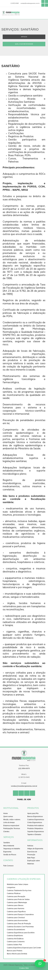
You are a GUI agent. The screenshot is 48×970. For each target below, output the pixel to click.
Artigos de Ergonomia (35, 849)
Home (5, 813)
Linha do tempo (9, 822)
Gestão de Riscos (9, 855)
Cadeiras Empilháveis (15, 936)
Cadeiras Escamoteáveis (16, 930)
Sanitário (6, 843)
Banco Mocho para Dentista (17, 954)
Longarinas (11, 887)
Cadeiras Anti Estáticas (15, 939)
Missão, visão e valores (11, 819)
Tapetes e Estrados (34, 834)
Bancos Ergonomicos (35, 816)
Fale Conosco (8, 866)
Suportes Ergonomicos (35, 831)
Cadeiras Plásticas (14, 893)
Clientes (6, 831)
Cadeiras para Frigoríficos (16, 912)
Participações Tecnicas (11, 828)
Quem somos (8, 816)
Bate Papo (31, 858)
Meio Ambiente (8, 846)
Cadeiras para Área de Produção (19, 924)
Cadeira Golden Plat (14, 945)
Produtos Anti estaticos (35, 825)
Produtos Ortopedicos (35, 828)
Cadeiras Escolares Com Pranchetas (20, 927)
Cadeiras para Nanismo (15, 908)
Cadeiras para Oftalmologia (17, 902)
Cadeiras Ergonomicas (35, 819)
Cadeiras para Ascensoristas (17, 920)
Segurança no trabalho (11, 849)
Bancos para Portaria (14, 951)
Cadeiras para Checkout (16, 918)
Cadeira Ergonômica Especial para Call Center (24, 948)
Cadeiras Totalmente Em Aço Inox (19, 890)
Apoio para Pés (33, 813)
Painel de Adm (24, 799)
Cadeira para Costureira (16, 942)
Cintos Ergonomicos (34, 822)
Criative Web (24, 968)
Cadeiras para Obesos (15, 905)
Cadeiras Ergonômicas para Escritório (21, 933)
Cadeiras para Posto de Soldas (18, 899)
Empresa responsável (11, 825)
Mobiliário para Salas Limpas (17, 884)
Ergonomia (7, 852)
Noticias (30, 846)
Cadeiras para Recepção (16, 896)
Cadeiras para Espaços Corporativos (20, 914)
